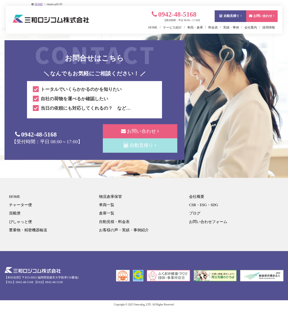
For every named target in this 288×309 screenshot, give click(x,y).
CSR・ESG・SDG (203, 205)
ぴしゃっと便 (20, 222)
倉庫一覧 (106, 213)
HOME (39, 4)
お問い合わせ (262, 16)
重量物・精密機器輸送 (28, 230)
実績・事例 (231, 27)
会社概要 (196, 196)
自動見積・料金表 (114, 222)
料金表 (213, 27)
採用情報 (268, 27)
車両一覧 (106, 205)
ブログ (194, 213)
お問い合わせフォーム (208, 222)
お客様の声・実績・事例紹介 (124, 230)
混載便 (14, 213)
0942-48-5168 (177, 14)
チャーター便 (20, 205)
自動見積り (231, 16)
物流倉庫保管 (110, 196)
